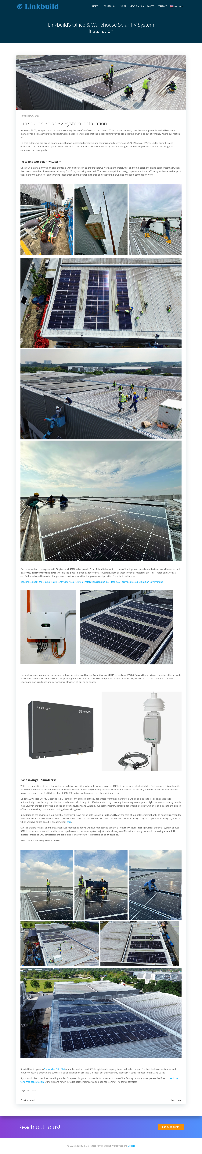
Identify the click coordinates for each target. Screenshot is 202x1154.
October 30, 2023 (31, 115)
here (69, 821)
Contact (162, 6)
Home (95, 6)
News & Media (137, 6)
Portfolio (109, 6)
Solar (123, 6)
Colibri (131, 1145)
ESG (28, 1090)
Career (150, 6)
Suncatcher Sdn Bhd (54, 1069)
